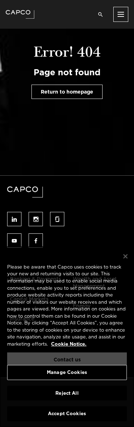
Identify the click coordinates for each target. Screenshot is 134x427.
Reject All (66, 393)
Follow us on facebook (36, 240)
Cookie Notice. (68, 344)
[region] (67, 336)
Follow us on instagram (36, 219)
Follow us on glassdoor (57, 219)
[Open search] (100, 14)
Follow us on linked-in (14, 219)
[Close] (125, 256)
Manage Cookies (67, 372)
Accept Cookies (67, 413)
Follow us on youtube (14, 240)
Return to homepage (67, 92)
